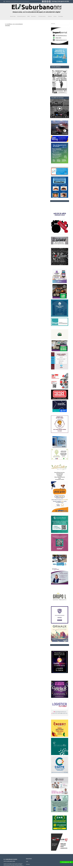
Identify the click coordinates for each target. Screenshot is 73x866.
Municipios (33, 16)
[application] (59, 108)
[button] (59, 108)
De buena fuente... (42, 16)
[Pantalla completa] (67, 116)
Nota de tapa (13, 16)
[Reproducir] (51, 116)
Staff (27, 861)
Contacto (28, 864)
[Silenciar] (65, 116)
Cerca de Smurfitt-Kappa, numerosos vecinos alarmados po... (20, 1)
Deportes (50, 16)
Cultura (55, 16)
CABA (28, 16)
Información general (21, 16)
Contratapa (60, 16)
